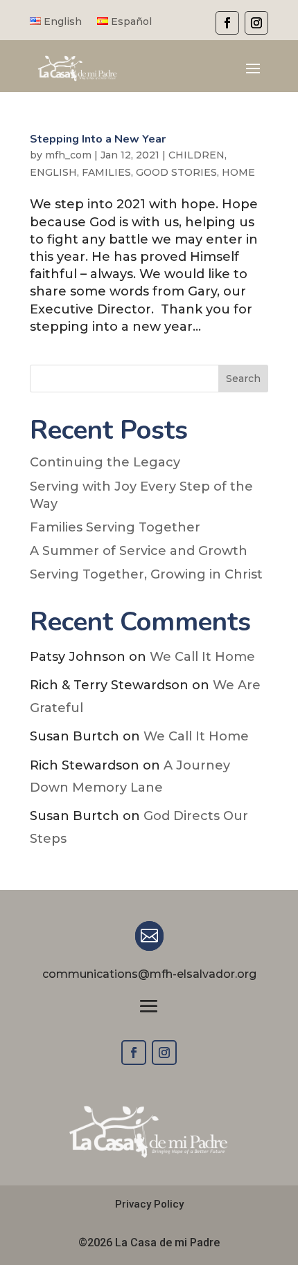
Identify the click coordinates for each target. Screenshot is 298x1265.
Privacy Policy (149, 1204)
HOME (238, 172)
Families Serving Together (115, 527)
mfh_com (68, 155)
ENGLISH (53, 172)
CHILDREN (196, 155)
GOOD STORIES (176, 172)
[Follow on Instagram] (164, 1052)
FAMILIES (106, 172)
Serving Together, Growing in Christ (146, 574)
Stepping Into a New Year (98, 139)
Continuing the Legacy (105, 462)
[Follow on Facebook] (133, 1052)
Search (243, 378)
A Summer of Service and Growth (138, 550)
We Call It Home (202, 656)
